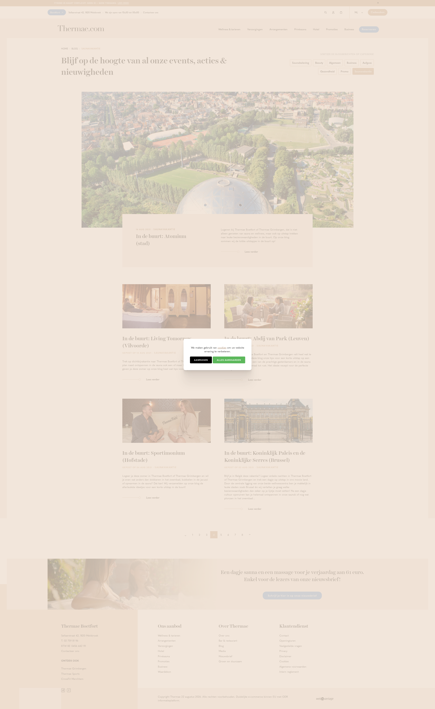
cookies (222, 347)
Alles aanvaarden (229, 359)
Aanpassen (201, 359)
